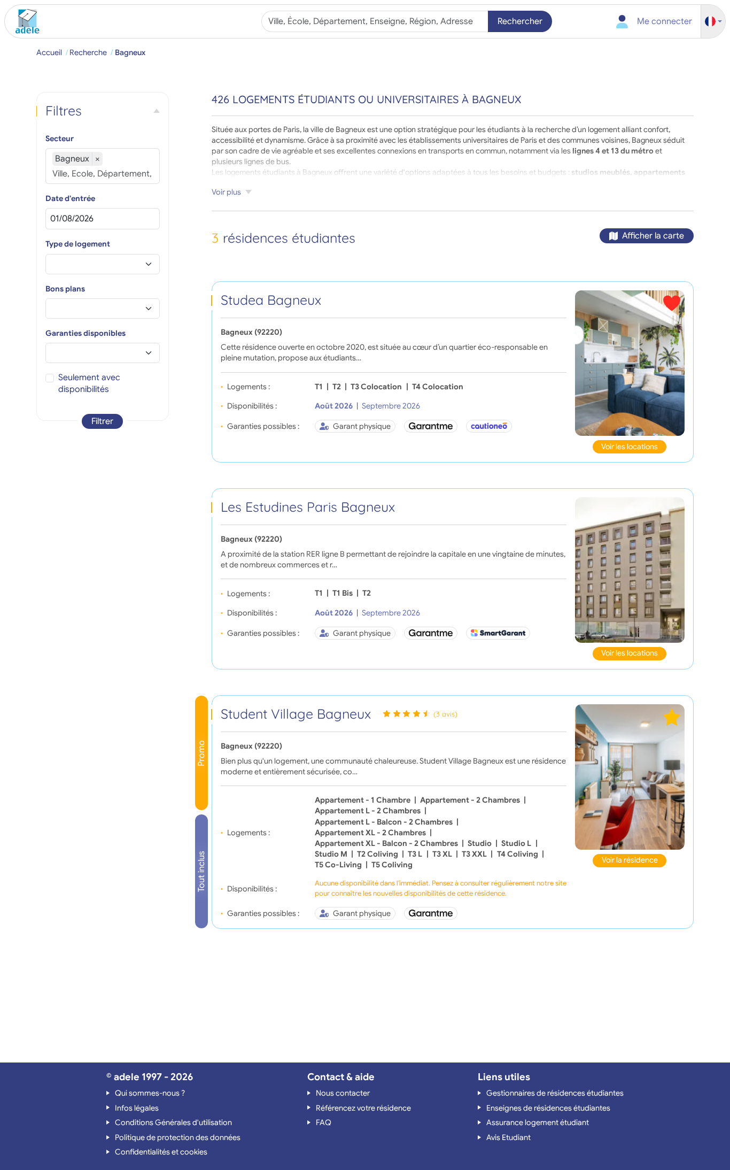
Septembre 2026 (391, 406)
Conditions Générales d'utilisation (173, 1122)
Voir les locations (629, 446)
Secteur (59, 138)
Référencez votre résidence (363, 1108)
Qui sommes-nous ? (150, 1093)
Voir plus (226, 192)
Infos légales (137, 1108)
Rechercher (520, 21)
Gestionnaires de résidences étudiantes (555, 1093)
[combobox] (376, 21)
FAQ (323, 1122)
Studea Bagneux (271, 299)
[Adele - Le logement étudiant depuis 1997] (23, 21)
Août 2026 (334, 406)
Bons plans (65, 289)
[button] (713, 21)
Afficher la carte (653, 235)
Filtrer (102, 421)
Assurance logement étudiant (537, 1122)
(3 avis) (445, 714)
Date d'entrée (70, 198)
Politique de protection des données (177, 1137)
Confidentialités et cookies (161, 1152)
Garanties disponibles (85, 333)
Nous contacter (343, 1093)
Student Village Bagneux (296, 713)
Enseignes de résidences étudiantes (548, 1108)
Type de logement (77, 244)
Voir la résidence (630, 860)
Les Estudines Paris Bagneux (308, 506)
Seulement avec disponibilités (89, 383)
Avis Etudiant (508, 1137)
